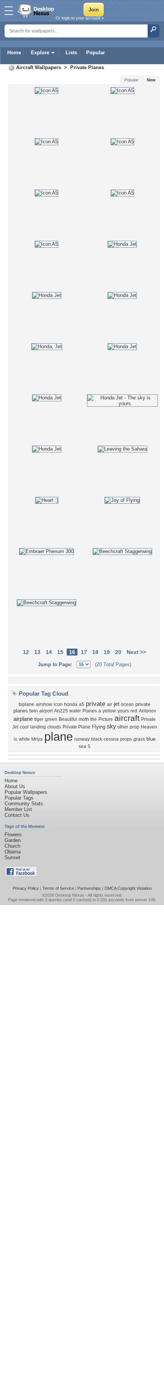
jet (116, 704)
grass (139, 739)
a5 (81, 704)
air (109, 704)
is (15, 739)
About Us (15, 786)
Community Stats (24, 803)
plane (58, 736)
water (75, 711)
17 (84, 652)
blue (151, 739)
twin (33, 711)
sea (82, 746)
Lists (71, 52)
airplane (23, 719)
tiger (38, 719)
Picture (105, 719)
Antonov (147, 711)
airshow (44, 704)
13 (37, 652)
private (95, 703)
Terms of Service (58, 888)
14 (49, 652)
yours (123, 711)
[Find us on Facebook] (21, 875)
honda (70, 704)
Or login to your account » (80, 18)
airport (46, 711)
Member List (18, 809)
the (93, 719)
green (51, 719)
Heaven (149, 727)
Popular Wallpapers (26, 792)
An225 (61, 711)
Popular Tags (19, 798)
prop (134, 727)
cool (24, 727)
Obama (13, 852)
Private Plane (76, 727)
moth (84, 719)
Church (12, 846)
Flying (98, 727)
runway (82, 739)
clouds (54, 727)
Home (14, 52)
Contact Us (17, 815)
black (96, 739)
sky (111, 726)
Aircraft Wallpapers (38, 67)
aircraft (127, 718)
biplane (26, 704)
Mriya (37, 739)
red (133, 711)
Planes (89, 711)
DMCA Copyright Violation (128, 888)
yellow (109, 711)
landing (38, 727)
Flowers (13, 834)
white (24, 739)
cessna (111, 739)
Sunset (12, 857)
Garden (13, 840)
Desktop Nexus (69, 895)
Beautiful (68, 719)
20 (118, 652)
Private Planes (87, 67)
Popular (95, 52)
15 (60, 652)
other (122, 727)
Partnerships (89, 888)
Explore (40, 52)
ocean (127, 704)
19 (107, 652)
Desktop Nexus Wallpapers (37, 10)
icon (58, 704)
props (126, 739)
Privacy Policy (26, 888)
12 (26, 652)
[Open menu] (9, 10)
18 (95, 652)
